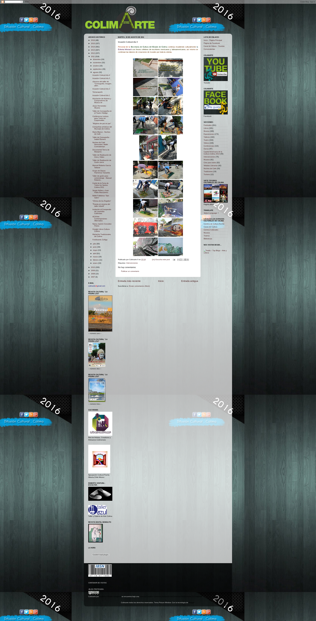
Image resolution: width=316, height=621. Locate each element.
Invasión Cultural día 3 (101, 78)
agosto (96, 72)
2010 (93, 267)
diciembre (97, 59)
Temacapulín (97, 92)
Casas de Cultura (210, 227)
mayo (95, 250)
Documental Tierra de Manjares (100, 151)
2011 (93, 56)
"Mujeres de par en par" (101, 123)
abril (95, 253)
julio (95, 244)
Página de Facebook (212, 43)
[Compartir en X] (183, 259)
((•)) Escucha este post (161, 259)
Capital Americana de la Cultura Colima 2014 (213, 153)
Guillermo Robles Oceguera (110, 596)
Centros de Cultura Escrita (214, 224)
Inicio (161, 281)
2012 (93, 53)
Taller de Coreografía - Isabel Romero (101, 138)
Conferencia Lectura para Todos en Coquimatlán (100, 118)
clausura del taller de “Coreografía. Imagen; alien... (102, 83)
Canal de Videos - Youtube (214, 46)
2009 (93, 270)
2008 (93, 274)
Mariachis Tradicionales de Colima (101, 235)
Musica (206, 131)
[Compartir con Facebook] (185, 259)
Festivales (208, 125)
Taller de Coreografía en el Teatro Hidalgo (102, 112)
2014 (93, 47)
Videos (206, 143)
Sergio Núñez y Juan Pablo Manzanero (100, 191)
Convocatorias (209, 49)
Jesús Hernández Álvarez (99, 107)
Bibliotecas (208, 239)
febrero (96, 260)
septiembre (97, 69)
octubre (96, 66)
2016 (93, 40)
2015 (93, 43)
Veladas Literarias (211, 166)
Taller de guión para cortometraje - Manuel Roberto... (102, 178)
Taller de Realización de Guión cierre (101, 161)
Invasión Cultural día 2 (101, 89)
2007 (93, 277)
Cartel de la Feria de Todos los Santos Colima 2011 (100, 185)
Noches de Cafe (210, 168)
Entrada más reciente (129, 281)
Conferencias (209, 146)
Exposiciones (209, 134)
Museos (207, 160)
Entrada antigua (189, 281)
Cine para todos (210, 163)
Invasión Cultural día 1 (101, 95)
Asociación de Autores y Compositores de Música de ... (101, 100)
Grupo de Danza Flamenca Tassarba (101, 172)
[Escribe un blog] (180, 259)
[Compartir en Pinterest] (188, 259)
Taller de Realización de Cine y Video (101, 156)
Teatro (206, 140)
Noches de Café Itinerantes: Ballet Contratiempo (100, 144)
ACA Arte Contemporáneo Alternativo (99, 219)
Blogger (192, 602)
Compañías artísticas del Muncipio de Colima (102, 128)
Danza (206, 149)
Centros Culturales (211, 230)
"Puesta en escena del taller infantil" (101, 205)
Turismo (207, 174)
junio (95, 247)
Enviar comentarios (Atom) (139, 286)
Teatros (207, 236)
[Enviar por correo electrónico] (178, 259)
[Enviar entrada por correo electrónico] (174, 259)
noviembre (97, 63)
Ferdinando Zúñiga (99, 240)
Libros (206, 128)
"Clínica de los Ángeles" (101, 201)
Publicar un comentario (130, 271)
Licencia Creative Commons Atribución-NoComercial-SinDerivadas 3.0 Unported (171, 596)
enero (95, 263)
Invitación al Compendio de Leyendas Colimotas (101, 211)
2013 (93, 50)
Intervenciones (132, 263)
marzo (95, 257)
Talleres (207, 137)
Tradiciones (208, 171)
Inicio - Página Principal (213, 40)
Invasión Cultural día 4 (101, 75)
